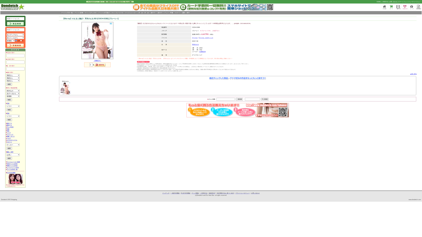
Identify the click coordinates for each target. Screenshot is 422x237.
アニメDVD (10, 127)
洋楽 (8, 129)
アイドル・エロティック (206, 38)
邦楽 (8, 131)
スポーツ (9, 142)
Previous (55, 88)
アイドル (194, 38)
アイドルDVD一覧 (12, 169)
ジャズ (9, 132)
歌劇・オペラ (11, 136)
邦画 (8, 113)
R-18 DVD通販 (11, 172)
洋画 (8, 103)
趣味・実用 (10, 152)
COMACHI (202, 51)
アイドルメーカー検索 (13, 162)
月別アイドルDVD (12, 164)
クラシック (10, 134)
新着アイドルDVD (12, 165)
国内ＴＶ (9, 125)
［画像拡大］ (97, 60)
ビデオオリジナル (12, 140)
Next (271, 7)
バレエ (9, 138)
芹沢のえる (195, 44)
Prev (135, 7)
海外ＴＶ (9, 123)
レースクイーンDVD (13, 167)
